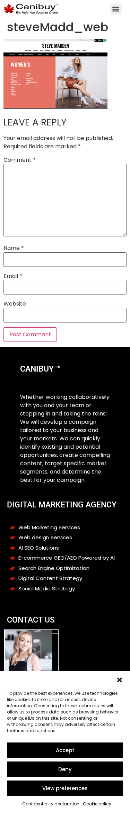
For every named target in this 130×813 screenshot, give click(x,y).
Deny (65, 769)
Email (12, 276)
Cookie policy (97, 804)
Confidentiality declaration (50, 804)
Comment (19, 160)
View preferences (65, 788)
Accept (65, 750)
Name (13, 248)
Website (14, 304)
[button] (119, 679)
